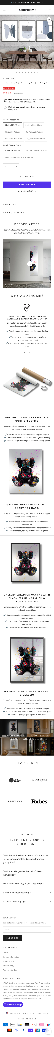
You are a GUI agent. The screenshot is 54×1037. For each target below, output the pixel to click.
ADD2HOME (8, 78)
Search (5, 952)
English (42, 1013)
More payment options (27, 191)
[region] (27, 325)
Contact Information (11, 957)
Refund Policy (8, 966)
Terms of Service (10, 970)
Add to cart (27, 176)
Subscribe (12, 938)
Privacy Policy (8, 961)
